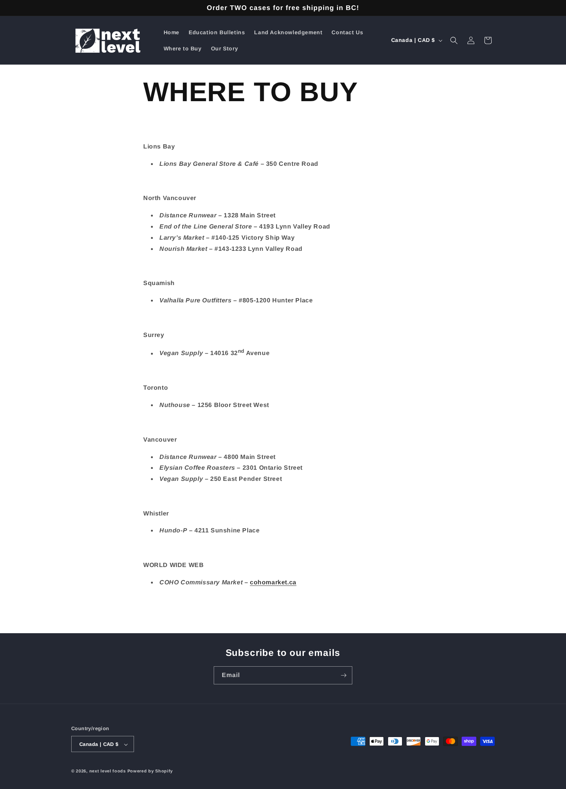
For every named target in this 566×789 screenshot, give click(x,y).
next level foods (107, 771)
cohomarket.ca (273, 582)
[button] (453, 40)
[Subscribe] (343, 675)
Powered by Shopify (150, 771)
